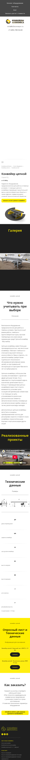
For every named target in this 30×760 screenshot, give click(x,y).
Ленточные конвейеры (7, 740)
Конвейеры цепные (5, 167)
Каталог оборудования (15, 3)
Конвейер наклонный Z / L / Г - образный (10, 747)
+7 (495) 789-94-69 (15, 30)
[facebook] (2, 734)
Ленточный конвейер (6, 743)
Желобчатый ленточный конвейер (8, 745)
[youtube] (7, 734)
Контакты (15, 6)
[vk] (5, 734)
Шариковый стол (4, 759)
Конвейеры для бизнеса (6, 166)
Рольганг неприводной (6, 752)
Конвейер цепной (15, 167)
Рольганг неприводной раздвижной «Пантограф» (11, 754)
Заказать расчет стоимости (15, 13)
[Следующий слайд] (29, 261)
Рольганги (4, 750)
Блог (15, 10)
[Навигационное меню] (2, 162)
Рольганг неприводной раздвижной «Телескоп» (11, 757)
